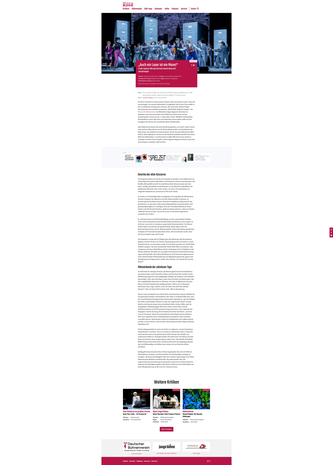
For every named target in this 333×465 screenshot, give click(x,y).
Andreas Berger (147, 97)
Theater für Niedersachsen (147, 112)
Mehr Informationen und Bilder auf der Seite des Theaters (154, 83)
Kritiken (126, 9)
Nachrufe (136, 1)
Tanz (124, 1)
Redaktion (125, 461)
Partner (184, 1)
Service (184, 9)
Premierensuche (160, 1)
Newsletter (132, 461)
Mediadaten (185, 4)
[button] (191, 65)
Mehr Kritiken (166, 429)
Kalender (158, 9)
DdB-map (148, 9)
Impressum (147, 461)
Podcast (175, 9)
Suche (193, 9)
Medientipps (137, 4)
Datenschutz (154, 461)
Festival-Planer (160, 4)
